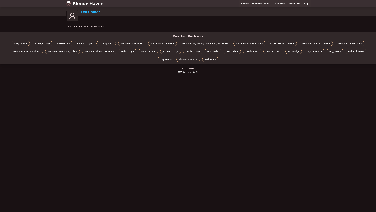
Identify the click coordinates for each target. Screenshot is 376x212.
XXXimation (210, 59)
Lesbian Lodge (193, 51)
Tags (306, 3)
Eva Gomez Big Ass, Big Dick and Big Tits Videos (205, 43)
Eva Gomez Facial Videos (282, 43)
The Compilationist (188, 59)
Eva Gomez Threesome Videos (99, 51)
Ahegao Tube (20, 43)
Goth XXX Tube (148, 51)
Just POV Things (170, 51)
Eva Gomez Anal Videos (132, 43)
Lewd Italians (252, 51)
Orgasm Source (314, 51)
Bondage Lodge (42, 43)
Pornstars (294, 3)
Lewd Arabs (213, 51)
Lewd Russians (273, 51)
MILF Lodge (293, 51)
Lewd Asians (232, 51)
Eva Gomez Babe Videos (162, 43)
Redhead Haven (356, 51)
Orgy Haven (335, 51)
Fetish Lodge (127, 51)
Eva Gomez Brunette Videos (249, 43)
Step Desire (166, 59)
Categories (279, 3)
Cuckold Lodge (84, 43)
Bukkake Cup (63, 43)
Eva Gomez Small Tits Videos (26, 51)
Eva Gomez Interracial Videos (316, 43)
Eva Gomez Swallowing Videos (62, 51)
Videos (245, 3)
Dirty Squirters (106, 43)
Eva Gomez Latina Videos (350, 43)
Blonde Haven (88, 3)
